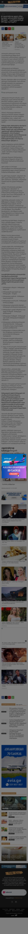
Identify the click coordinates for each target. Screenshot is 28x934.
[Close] (24, 456)
